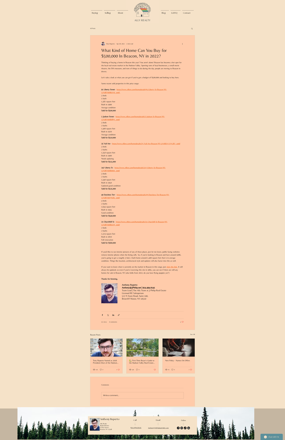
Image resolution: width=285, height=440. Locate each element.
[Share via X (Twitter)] (108, 315)
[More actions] (182, 43)
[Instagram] (181, 428)
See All (192, 334)
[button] (192, 28)
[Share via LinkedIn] (113, 315)
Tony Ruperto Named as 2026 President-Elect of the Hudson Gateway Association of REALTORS (105, 361)
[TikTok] (185, 428)
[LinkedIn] (188, 428)
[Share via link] (119, 315)
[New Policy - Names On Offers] (179, 348)
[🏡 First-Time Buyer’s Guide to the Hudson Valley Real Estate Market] (142, 348)
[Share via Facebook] (102, 315)
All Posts (92, 28)
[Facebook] (178, 428)
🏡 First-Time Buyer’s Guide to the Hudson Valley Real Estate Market (141, 361)
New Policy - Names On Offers (177, 360)
